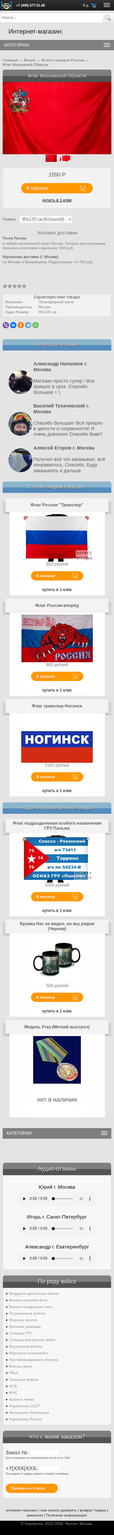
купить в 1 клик (57, 200)
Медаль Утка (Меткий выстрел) (57, 1027)
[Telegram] (28, 325)
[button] (108, 18)
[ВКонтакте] (13, 325)
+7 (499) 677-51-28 (30, 5)
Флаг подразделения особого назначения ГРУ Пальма (57, 826)
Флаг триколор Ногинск (57, 706)
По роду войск (57, 1281)
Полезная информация (66, 1515)
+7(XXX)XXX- (23, 1468)
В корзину (45, 576)
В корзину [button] (37, 188)
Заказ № (17, 1452)
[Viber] (6, 325)
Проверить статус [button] (28, 1488)
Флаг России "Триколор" (57, 505)
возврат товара (93, 1510)
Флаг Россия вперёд (57, 605)
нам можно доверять (58, 1510)
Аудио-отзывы (57, 1168)
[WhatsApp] (35, 325)
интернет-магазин (21, 1510)
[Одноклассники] (20, 325)
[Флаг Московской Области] (57, 118)
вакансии (35, 1515)
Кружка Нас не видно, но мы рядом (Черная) (57, 926)
